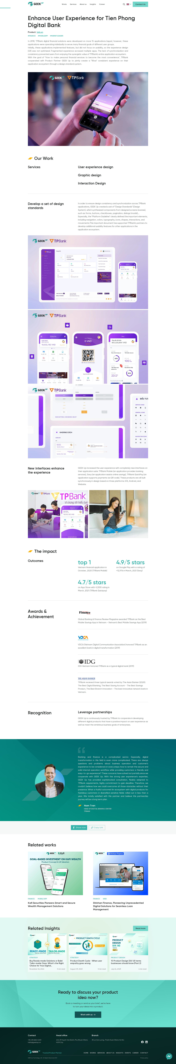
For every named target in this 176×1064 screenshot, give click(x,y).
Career (102, 4)
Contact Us (140, 4)
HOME (86, 1053)
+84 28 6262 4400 (34, 1040)
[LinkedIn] (146, 1042)
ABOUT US (110, 1053)
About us (83, 4)
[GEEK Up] (34, 1052)
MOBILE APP (42, 899)
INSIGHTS (119, 1053)
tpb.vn (40, 32)
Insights (93, 4)
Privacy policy (144, 1058)
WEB (105, 899)
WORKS (93, 1053)
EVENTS (128, 1053)
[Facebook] (142, 1042)
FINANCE (31, 899)
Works (64, 4)
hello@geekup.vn (34, 1042)
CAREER (135, 1053)
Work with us (87, 1014)
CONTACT (144, 1053)
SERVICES (101, 1053)
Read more (140, 928)
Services (73, 4)
